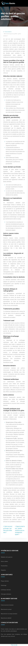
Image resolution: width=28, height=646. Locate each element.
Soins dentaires (8, 31)
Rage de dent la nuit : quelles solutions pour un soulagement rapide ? (20, 530)
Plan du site (14, 645)
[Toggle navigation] (25, 3)
